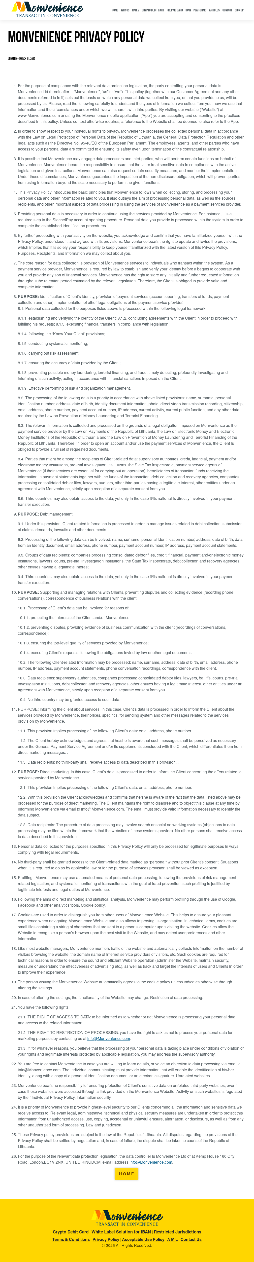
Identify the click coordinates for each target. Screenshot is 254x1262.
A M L (172, 1239)
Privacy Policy (106, 1239)
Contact (227, 10)
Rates (135, 10)
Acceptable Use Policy (143, 1239)
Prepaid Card (175, 10)
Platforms (199, 10)
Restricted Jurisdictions (177, 1232)
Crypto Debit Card (153, 10)
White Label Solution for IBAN (121, 1232)
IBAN (188, 10)
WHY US (125, 10)
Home (115, 10)
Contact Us (191, 1239)
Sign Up (239, 10)
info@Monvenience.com (108, 1038)
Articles (214, 10)
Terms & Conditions (71, 1239)
